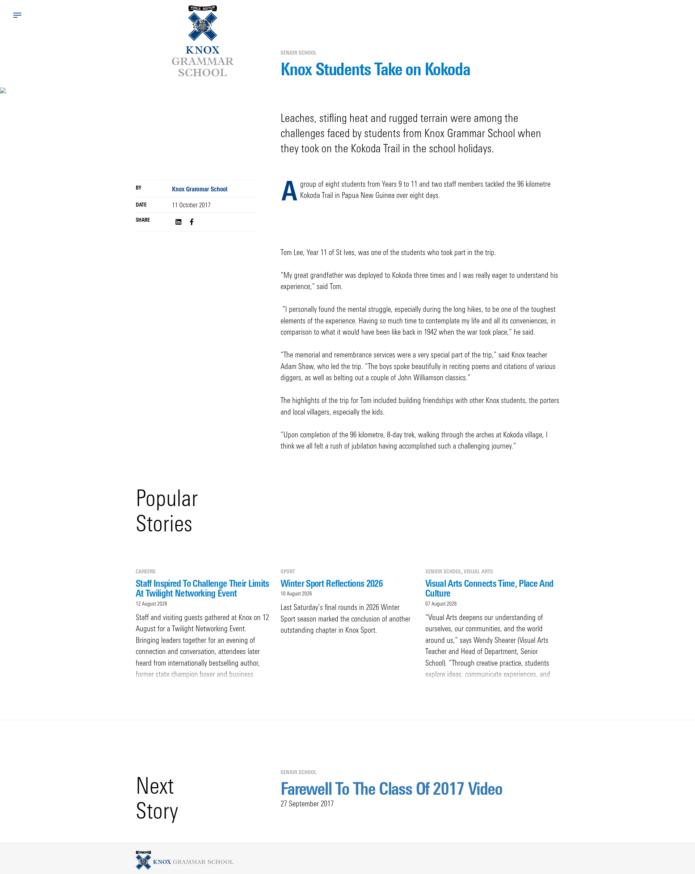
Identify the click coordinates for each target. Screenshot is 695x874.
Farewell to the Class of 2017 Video (391, 788)
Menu (17, 15)
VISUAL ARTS (478, 571)
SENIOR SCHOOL (299, 52)
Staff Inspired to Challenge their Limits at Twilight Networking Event (202, 588)
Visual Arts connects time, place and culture (489, 588)
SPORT (288, 571)
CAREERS (146, 571)
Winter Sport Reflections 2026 (332, 583)
